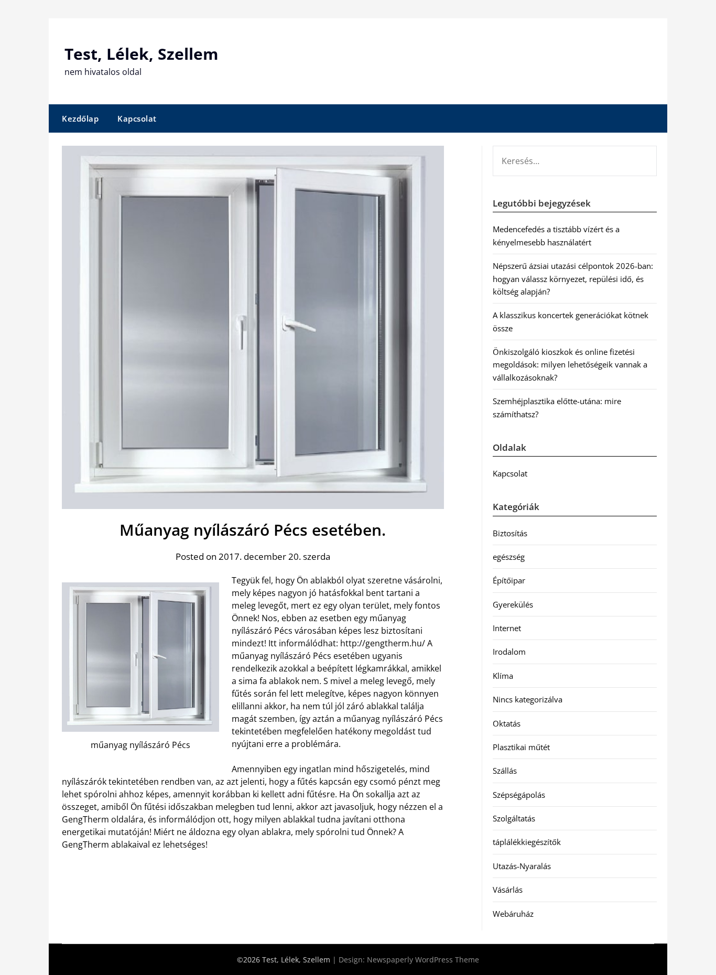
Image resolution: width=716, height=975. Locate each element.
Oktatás (506, 723)
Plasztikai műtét (521, 747)
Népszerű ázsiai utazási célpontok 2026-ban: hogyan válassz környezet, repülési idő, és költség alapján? (573, 279)
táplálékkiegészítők (527, 842)
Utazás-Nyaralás (522, 866)
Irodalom (509, 651)
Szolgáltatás (514, 818)
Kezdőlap (80, 118)
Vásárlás (508, 889)
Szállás (505, 770)
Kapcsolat (137, 118)
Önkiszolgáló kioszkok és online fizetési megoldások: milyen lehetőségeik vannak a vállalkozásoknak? (570, 364)
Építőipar (509, 580)
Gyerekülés (513, 604)
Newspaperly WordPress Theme (423, 960)
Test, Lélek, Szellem (141, 53)
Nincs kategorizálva (527, 699)
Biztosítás (510, 533)
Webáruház (513, 913)
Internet (507, 628)
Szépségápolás (519, 794)
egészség (509, 556)
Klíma (503, 675)
